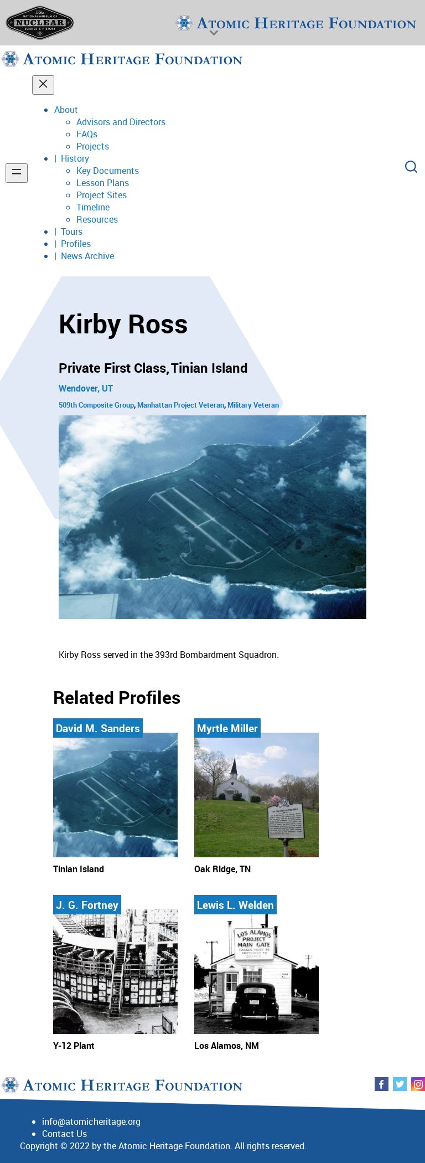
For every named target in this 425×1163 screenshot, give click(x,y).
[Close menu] (43, 85)
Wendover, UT (86, 388)
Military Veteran (253, 405)
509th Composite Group (96, 405)
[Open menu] (17, 173)
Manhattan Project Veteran (180, 405)
